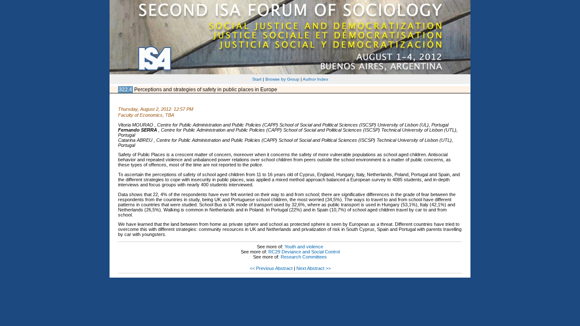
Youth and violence (303, 246)
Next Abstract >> (313, 268)
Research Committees (304, 256)
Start (257, 79)
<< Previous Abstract (271, 268)
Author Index (315, 79)
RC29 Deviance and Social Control (304, 251)
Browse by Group (282, 79)
